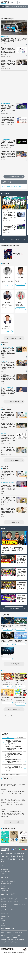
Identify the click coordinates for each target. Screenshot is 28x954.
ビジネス (3, 859)
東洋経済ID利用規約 (19, 939)
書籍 (20, 856)
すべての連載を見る (14, 664)
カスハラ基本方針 (5, 942)
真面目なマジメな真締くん (20, 698)
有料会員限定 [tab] (20, 737)
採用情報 (9, 932)
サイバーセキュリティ (6, 871)
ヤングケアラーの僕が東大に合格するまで (7, 640)
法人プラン (3, 920)
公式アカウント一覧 (17, 932)
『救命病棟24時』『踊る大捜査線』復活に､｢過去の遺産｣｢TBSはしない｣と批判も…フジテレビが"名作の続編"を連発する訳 (8, 154)
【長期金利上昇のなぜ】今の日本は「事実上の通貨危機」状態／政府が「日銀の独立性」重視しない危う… (21, 560)
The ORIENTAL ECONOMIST (8, 881)
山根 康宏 (20, 277)
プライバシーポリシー (6, 937)
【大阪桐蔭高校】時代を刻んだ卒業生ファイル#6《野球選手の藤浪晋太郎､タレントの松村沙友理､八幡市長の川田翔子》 (8, 352)
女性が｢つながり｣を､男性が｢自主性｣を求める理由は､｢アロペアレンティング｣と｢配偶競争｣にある (8, 425)
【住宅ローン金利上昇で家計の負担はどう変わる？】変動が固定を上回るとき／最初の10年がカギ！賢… (21, 573)
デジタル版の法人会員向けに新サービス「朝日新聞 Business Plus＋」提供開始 (13, 785)
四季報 (14, 856)
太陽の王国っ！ (5, 680)
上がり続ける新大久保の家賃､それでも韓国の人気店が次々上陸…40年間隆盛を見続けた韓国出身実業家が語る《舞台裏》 (8, 365)
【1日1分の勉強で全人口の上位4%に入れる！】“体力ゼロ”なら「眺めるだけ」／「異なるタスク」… (21, 586)
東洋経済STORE (5, 886)
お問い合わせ (14, 942)
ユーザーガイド (4, 923)
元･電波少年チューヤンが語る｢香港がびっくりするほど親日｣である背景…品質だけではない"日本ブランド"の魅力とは (8, 378)
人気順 (20, 6)
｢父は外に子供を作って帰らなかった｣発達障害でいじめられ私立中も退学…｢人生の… (13, 742)
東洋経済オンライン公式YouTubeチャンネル (7, 626)
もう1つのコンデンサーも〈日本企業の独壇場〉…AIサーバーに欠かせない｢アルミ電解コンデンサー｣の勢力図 (8, 108)
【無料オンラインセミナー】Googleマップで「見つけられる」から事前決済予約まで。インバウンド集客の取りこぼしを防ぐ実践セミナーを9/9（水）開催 (13, 814)
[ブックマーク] (26, 44)
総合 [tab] (8, 737)
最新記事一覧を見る (14, 176)
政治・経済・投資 (11, 859)
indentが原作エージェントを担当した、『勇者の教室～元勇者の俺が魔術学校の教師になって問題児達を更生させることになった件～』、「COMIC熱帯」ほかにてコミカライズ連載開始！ (13, 802)
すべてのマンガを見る (14, 709)
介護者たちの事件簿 (19, 680)
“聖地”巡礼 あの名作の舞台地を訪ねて (20, 640)
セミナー (8, 856)
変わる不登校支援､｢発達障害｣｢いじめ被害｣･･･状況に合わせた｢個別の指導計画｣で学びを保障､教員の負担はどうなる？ (8, 511)
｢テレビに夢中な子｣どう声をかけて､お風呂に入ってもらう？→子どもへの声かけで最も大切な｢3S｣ (8, 500)
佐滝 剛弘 (7, 302)
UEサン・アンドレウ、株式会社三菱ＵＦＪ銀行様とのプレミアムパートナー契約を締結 (12, 792)
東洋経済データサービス (6, 901)
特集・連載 (14, 6)
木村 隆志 (7, 277)
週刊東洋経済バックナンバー (10, 245)
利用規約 (3, 925)
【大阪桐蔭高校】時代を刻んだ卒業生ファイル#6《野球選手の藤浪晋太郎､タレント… (13, 755)
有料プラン (3, 918)
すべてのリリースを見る (14, 822)
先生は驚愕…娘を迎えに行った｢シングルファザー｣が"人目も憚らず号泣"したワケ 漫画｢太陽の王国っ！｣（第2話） (8, 438)
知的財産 (15, 937)
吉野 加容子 (21, 302)
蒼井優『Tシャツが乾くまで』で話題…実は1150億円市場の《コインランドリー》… (13, 768)
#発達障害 (18, 186)
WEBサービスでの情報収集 (13, 935)
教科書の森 (3, 906)
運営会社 (3, 932)
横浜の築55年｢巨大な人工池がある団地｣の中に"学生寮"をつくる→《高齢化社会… (13, 761)
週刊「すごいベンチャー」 (6, 655)
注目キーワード (6, 182)
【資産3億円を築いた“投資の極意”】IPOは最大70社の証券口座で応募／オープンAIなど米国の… (21, 598)
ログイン (21, 2)
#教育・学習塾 (11, 186)
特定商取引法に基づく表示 (7, 939)
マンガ (2, 856)
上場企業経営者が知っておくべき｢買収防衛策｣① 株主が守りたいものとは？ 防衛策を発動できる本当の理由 (8, 120)
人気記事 (5, 734)
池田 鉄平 (7, 326)
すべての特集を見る (14, 239)
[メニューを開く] (26, 2)
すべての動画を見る (14, 608)
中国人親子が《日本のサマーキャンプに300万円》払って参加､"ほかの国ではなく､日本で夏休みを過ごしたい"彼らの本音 (8, 63)
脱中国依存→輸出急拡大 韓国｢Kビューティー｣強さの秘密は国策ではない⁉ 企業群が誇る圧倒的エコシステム (8, 391)
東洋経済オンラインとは (6, 914)
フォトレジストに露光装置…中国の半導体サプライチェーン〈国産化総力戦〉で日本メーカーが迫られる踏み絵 (9, 215)
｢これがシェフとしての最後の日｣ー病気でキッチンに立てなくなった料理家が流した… (13, 748)
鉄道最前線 (3, 874)
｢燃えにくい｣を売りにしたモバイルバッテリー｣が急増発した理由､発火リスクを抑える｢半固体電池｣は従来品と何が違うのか (8, 51)
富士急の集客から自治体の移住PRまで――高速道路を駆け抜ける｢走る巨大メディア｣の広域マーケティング (14, 40)
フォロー (7, 285)
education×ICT (4, 869)
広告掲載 (3, 935)
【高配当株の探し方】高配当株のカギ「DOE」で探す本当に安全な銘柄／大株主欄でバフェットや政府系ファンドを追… (12, 550)
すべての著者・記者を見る (14, 338)
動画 (24, 6)
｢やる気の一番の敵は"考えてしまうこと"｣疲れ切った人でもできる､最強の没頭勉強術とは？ (8, 450)
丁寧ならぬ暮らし (5, 697)
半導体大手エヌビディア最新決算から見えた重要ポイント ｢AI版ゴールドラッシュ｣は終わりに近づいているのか (8, 143)
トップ (2, 6)
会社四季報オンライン (6, 883)
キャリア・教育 (20, 859)
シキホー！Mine (4, 890)
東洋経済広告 (4, 904)
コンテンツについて (5, 916)
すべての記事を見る (14, 401)
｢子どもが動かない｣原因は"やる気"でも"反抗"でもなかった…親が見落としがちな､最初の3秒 (8, 415)
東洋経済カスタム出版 (19, 904)
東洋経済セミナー (18, 901)
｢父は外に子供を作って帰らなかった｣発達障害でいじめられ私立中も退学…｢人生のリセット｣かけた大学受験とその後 (8, 488)
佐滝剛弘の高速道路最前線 (20, 626)
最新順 (7, 6)
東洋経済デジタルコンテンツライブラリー (10, 888)
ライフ (2, 861)
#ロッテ (4, 186)
